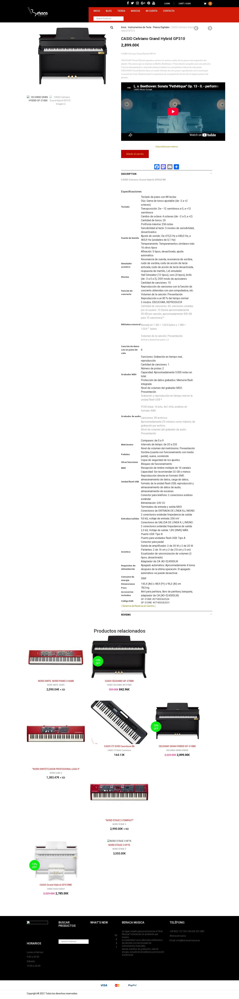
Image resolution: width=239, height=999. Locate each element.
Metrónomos (97, 943)
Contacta (168, 11)
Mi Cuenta (151, 11)
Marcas (135, 11)
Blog (109, 11)
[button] (112, 28)
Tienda (121, 11)
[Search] (121, 18)
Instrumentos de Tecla (139, 27)
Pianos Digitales (161, 27)
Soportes (95, 931)
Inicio (96, 11)
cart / (195, 3)
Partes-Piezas (98, 939)
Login (167, 3)
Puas (93, 935)
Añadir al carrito (135, 154)
